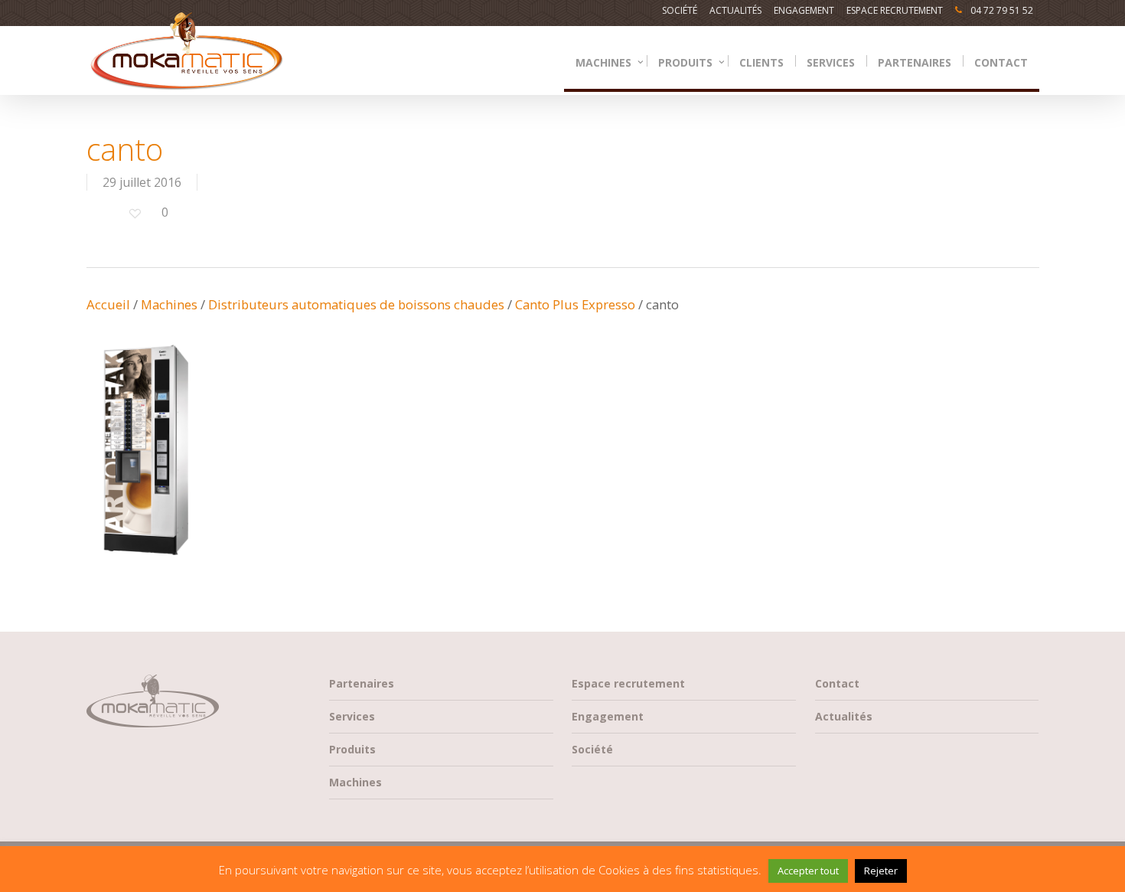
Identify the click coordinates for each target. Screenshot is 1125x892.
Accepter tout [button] (808, 870)
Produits (352, 749)
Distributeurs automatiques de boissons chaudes (356, 304)
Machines (169, 304)
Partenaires (361, 683)
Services (352, 716)
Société (592, 749)
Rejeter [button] (881, 870)
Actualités (843, 716)
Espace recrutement (628, 683)
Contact (837, 683)
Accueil (108, 304)
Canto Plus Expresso (575, 304)
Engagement (608, 716)
